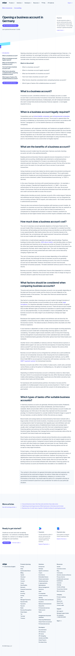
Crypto (22, 583)
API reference (42, 631)
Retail (40, 612)
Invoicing (23, 593)
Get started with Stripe (10, 25)
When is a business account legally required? (9, 59)
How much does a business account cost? (9, 67)
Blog (58, 570)
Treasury (23, 618)
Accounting (17, 8)
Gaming (41, 597)
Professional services (44, 608)
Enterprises (42, 566)
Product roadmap (61, 597)
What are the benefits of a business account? (9, 63)
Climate (22, 579)
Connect (23, 581)
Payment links (24, 601)
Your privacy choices (62, 589)
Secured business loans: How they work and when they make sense (40, 504)
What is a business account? (10, 55)
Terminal (23, 616)
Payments (23, 603)
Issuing (22, 595)
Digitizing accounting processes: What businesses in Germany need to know (42, 506)
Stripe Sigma (24, 612)
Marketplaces (42, 585)
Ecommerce (42, 575)
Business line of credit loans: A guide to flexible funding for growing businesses (43, 508)
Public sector (42, 610)
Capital (22, 575)
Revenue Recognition (26, 610)
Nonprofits (41, 606)
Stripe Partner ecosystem (45, 621)
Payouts (23, 606)
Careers (59, 599)
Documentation (43, 629)
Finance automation (44, 579)
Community (60, 573)
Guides (58, 566)
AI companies (42, 593)
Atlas (22, 568)
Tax (21, 614)
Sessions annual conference (64, 575)
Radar (22, 608)
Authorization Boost (26, 570)
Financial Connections (26, 589)
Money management (44, 587)
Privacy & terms (61, 577)
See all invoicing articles (8, 507)
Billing (22, 573)
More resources (7, 8)
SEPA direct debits (47, 242)
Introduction (5, 53)
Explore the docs (61, 539)
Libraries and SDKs (43, 638)
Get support (60, 611)
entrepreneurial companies (61, 116)
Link (22, 597)
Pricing (43, 2)
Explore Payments (43, 544)
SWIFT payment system (28, 361)
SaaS (40, 591)
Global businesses (43, 581)
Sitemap (59, 585)
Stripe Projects (42, 640)
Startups (41, 568)
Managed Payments (26, 599)
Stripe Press (60, 603)
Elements (23, 587)
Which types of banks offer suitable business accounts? (10, 77)
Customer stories (61, 568)
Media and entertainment (45, 603)
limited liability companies (42, 116)
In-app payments (43, 583)
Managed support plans (63, 613)
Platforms (41, 589)
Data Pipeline (24, 585)
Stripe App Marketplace (45, 619)
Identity (22, 591)
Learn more (60, 30)
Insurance (41, 601)
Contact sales (16, 542)
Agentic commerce (43, 570)
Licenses (59, 583)
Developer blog (43, 642)
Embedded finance (43, 577)
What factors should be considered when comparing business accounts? (10, 72)
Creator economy (43, 595)
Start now (6, 542)
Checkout (23, 577)
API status (41, 634)
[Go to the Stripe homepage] (4, 564)
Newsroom (59, 601)
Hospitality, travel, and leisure (46, 599)
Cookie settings (61, 587)
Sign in (69, 3)
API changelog (42, 636)
